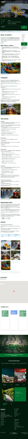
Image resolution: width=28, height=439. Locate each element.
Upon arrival (2, 423)
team (19, 363)
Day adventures (10, 31)
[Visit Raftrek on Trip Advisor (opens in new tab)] (4, 432)
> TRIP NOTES (23, 37)
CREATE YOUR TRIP (14, 345)
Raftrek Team (15, 411)
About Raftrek (16, 410)
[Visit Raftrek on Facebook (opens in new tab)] (1, 432)
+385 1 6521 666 (3, 413)
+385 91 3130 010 (3, 412)
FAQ (1, 425)
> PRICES (22, 38)
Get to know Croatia (3, 421)
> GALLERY (22, 39)
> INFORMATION (23, 34)
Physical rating (2, 424)
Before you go (2, 422)
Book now (24, 27)
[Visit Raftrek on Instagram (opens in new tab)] (3, 432)
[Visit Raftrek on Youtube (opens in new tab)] (2, 432)
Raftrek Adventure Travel (4, 31)
